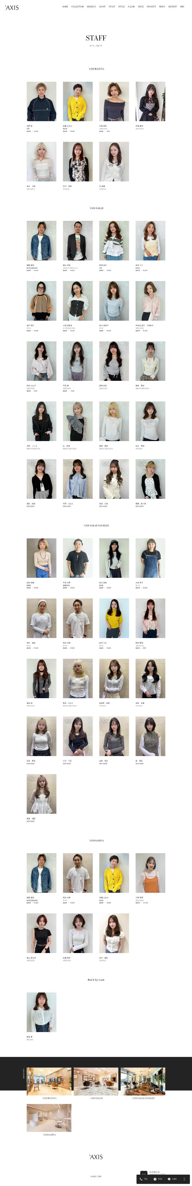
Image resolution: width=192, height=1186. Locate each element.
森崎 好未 (103, 385)
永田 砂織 (30, 582)
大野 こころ (32, 446)
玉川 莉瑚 (67, 186)
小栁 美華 (140, 897)
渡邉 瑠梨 (31, 818)
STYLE (121, 6)
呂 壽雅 (102, 186)
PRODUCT (151, 6)
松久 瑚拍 (140, 446)
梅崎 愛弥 (140, 385)
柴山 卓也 (66, 265)
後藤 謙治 (30, 265)
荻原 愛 (29, 1037)
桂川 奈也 (103, 582)
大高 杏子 (139, 582)
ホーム (92, 45)
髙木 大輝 (66, 643)
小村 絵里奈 (67, 325)
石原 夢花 (31, 761)
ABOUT (102, 6)
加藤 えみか (67, 126)
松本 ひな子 (31, 385)
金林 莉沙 (103, 761)
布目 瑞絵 (31, 643)
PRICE (141, 6)
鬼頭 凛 (29, 703)
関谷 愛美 (139, 643)
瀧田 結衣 (31, 503)
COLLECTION (77, 6)
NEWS (162, 6)
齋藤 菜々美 (141, 503)
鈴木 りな (103, 643)
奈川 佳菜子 (103, 325)
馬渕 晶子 (103, 265)
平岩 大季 (66, 582)
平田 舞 (66, 385)
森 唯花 (139, 761)
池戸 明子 (30, 325)
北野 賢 (29, 126)
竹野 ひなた (68, 503)
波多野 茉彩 (104, 703)
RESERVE (91, 6)
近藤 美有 (66, 958)
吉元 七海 (31, 186)
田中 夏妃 (103, 958)
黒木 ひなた (68, 703)
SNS (182, 6)
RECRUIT (172, 6)
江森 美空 (103, 126)
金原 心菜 (103, 503)
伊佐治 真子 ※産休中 (144, 325)
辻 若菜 (66, 446)
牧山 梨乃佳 (31, 958)
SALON (131, 6)
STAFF (112, 6)
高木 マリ (139, 265)
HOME (65, 6)
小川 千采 (67, 761)
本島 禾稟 (140, 703)
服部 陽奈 (103, 446)
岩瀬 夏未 (139, 126)
